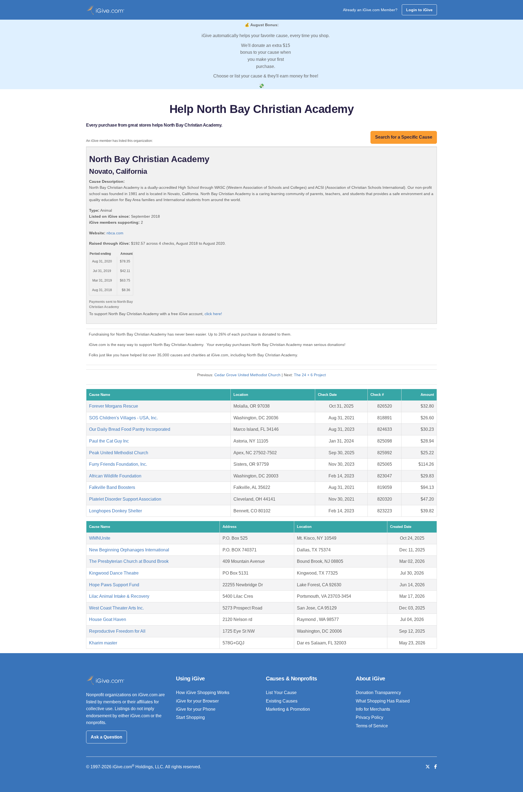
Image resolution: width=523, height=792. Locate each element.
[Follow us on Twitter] (427, 766)
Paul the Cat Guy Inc (109, 441)
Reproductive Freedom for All (117, 631)
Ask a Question (106, 737)
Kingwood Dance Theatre (114, 573)
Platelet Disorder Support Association (125, 499)
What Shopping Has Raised (383, 701)
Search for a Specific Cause (403, 137)
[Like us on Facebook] (435, 766)
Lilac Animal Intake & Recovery (119, 596)
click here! (213, 314)
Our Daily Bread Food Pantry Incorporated (129, 429)
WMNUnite (99, 538)
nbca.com (115, 233)
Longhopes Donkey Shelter (115, 511)
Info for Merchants (373, 709)
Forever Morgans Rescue (113, 406)
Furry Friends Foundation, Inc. (118, 464)
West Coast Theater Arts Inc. (116, 608)
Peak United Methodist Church (118, 452)
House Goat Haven (107, 619)
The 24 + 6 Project (310, 375)
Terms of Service (372, 726)
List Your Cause (281, 692)
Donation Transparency (378, 692)
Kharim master (103, 643)
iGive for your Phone (195, 709)
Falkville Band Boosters (112, 487)
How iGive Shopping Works (202, 692)
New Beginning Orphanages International (129, 550)
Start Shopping (190, 717)
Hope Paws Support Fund (114, 584)
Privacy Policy (369, 717)
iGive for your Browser (197, 701)
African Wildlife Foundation (115, 476)
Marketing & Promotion (288, 709)
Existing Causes (281, 701)
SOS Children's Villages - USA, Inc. (123, 418)
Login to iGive (419, 10)
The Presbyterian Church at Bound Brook (129, 561)
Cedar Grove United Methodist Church (247, 375)
